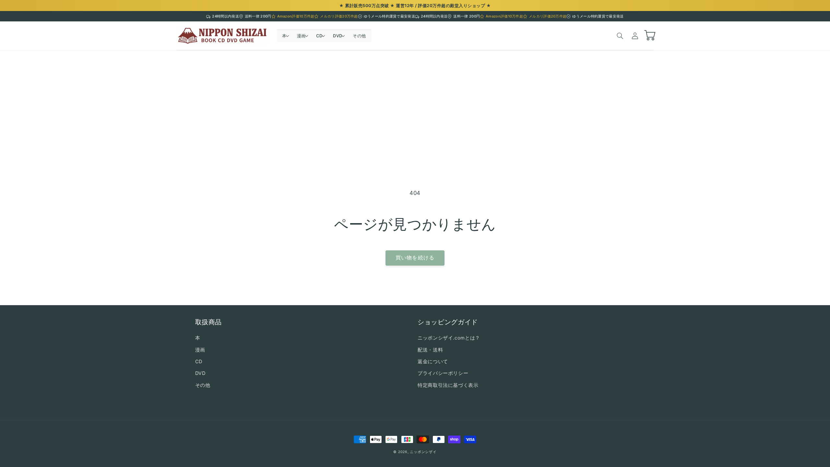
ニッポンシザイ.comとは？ (449, 338)
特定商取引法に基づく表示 (448, 385)
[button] (284, 36)
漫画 (200, 350)
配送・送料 (430, 350)
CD (199, 362)
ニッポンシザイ (423, 452)
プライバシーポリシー (443, 373)
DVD (200, 373)
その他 (202, 385)
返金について (433, 362)
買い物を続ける (415, 258)
